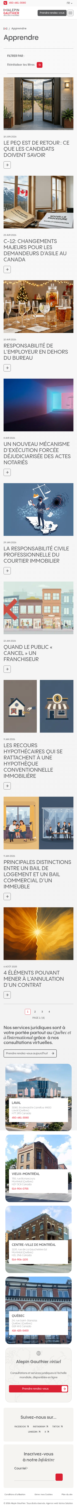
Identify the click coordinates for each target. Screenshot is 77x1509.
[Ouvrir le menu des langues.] (71, 3)
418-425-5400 (20, 1330)
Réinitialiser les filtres (21, 64)
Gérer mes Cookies (43, 1495)
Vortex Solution (66, 1503)
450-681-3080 (20, 1118)
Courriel (21, 1468)
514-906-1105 (20, 1259)
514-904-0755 (20, 1189)
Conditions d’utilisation (14, 1495)
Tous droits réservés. (36, 1503)
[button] (70, 13)
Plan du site (67, 1495)
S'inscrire (59, 1477)
